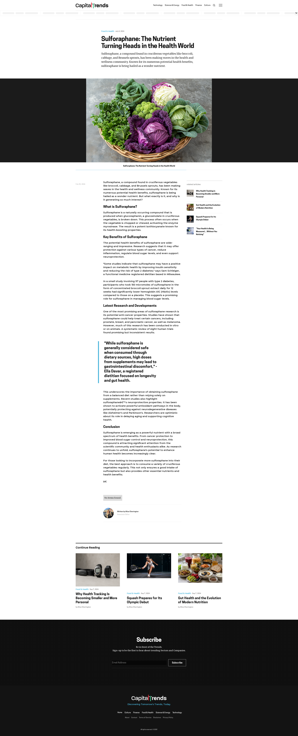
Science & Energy (172, 5)
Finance (198, 5)
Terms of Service (145, 718)
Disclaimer (157, 718)
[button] (220, 5)
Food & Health (187, 5)
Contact (134, 718)
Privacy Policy (168, 718)
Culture (207, 5)
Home (119, 713)
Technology (158, 5)
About (127, 718)
